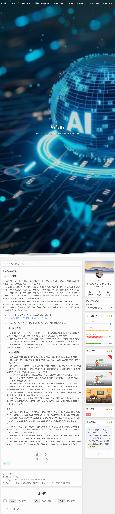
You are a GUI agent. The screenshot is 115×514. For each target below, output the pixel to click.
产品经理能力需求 (92, 301)
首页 (6, 263)
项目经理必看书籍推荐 (94, 308)
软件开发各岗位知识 (42, 3)
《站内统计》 (107, 3)
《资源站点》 (82, 3)
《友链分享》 (95, 3)
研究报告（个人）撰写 (94, 304)
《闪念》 (70, 3)
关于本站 (59, 3)
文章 (88, 415)
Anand (99, 280)
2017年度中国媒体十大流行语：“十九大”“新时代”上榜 (27, 318)
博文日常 (9, 3)
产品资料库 (23, 3)
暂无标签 (7, 464)
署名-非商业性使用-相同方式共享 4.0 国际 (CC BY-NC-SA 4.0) (37, 483)
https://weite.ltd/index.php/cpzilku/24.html (30, 480)
